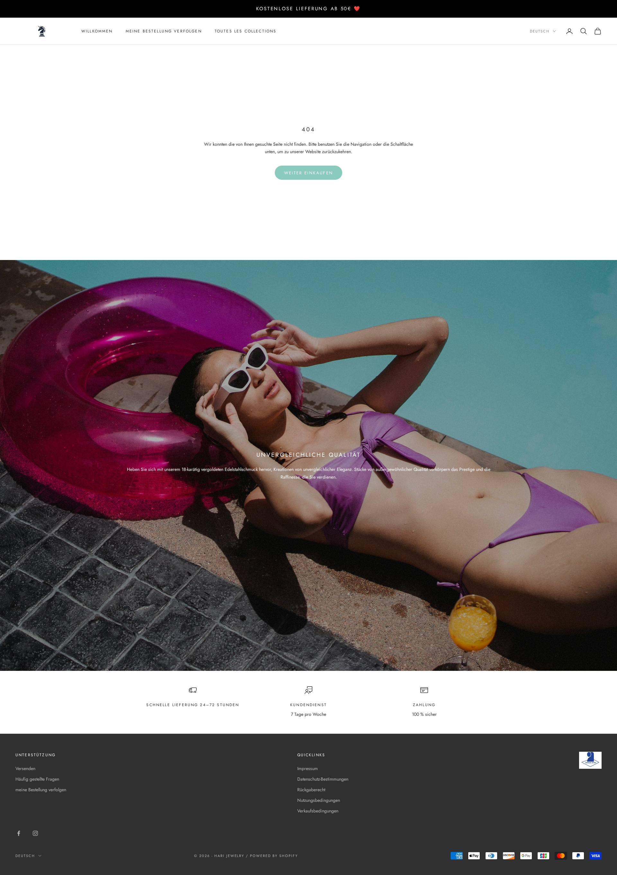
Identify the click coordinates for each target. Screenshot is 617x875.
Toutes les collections (246, 31)
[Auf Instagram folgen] (35, 833)
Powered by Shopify (274, 855)
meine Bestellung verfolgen (164, 31)
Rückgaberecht (311, 789)
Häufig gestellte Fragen (37, 779)
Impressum (307, 768)
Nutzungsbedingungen (318, 800)
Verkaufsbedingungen (317, 811)
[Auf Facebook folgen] (18, 833)
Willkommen (97, 31)
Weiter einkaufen (308, 173)
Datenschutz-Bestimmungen (322, 779)
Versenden (25, 768)
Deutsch (540, 31)
